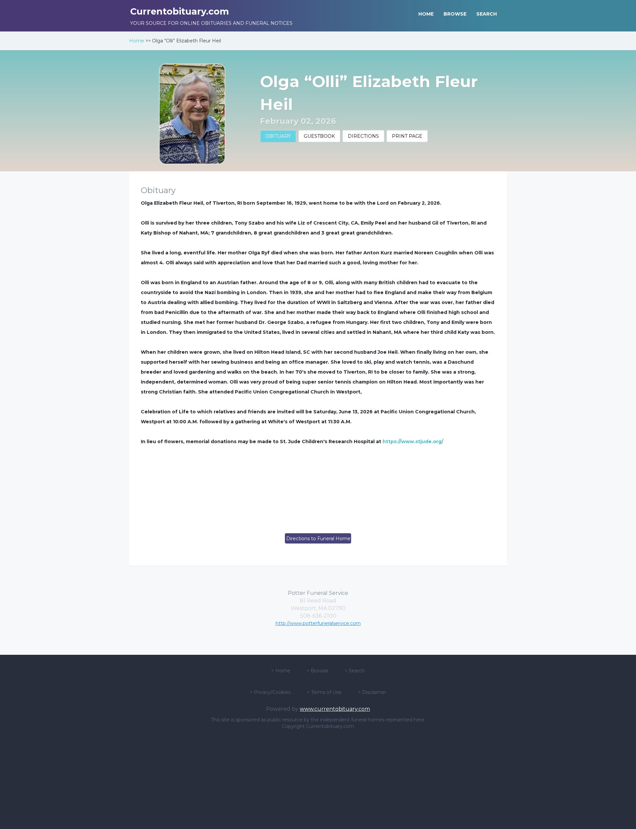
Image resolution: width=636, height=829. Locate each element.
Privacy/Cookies (272, 692)
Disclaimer (374, 692)
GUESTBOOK (319, 136)
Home (136, 41)
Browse (319, 671)
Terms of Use (326, 692)
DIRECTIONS (363, 136)
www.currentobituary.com (335, 709)
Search (357, 671)
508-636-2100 (318, 616)
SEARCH (486, 14)
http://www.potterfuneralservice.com (318, 623)
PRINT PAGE (407, 136)
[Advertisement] (318, 779)
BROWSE (455, 14)
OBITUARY (278, 136)
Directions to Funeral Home (318, 539)
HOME (426, 14)
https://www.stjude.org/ (413, 441)
